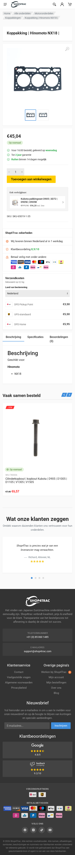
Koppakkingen (13, 17)
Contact (18, 672)
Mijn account (56, 677)
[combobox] (37, 293)
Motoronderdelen (44, 13)
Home (7, 13)
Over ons (56, 687)
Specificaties (35, 337)
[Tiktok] (42, 830)
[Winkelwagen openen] (70, 4)
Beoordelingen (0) (59, 339)
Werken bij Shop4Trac (55, 672)
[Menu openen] (5, 4)
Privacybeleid (19, 687)
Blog (56, 693)
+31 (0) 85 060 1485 (37, 637)
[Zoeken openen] (54, 4)
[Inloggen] (62, 4)
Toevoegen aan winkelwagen (31, 179)
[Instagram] (33, 830)
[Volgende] (69, 395)
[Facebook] (25, 830)
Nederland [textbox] (12, 293)
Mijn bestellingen (56, 682)
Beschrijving (13, 337)
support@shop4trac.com (37, 651)
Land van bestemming (16, 287)
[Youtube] (50, 830)
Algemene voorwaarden (18, 682)
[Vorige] (64, 395)
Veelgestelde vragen (19, 677)
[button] (32, 578)
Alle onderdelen (22, 13)
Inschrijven (61, 725)
